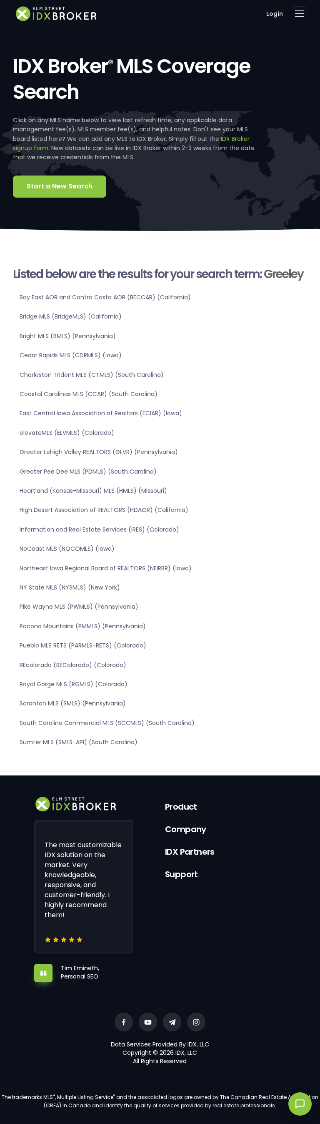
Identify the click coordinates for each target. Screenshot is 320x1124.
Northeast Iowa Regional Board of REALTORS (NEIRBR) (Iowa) (106, 568)
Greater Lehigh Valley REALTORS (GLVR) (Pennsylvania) (99, 452)
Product (181, 807)
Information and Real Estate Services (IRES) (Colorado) (99, 529)
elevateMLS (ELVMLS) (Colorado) (67, 433)
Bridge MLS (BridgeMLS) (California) (71, 316)
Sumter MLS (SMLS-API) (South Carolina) (79, 742)
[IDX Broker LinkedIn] (172, 1022)
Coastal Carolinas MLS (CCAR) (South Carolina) (89, 394)
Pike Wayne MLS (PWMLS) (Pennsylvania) (79, 606)
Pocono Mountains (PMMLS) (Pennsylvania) (83, 626)
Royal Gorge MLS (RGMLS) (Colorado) (74, 684)
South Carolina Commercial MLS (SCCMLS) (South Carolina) (107, 723)
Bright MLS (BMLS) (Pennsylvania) (68, 336)
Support (181, 874)
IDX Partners (190, 852)
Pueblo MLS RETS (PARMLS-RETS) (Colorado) (83, 645)
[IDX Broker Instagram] (196, 1022)
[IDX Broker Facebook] (124, 1022)
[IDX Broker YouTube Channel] (148, 1022)
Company (185, 829)
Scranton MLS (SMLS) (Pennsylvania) (73, 703)
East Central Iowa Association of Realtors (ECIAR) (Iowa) (101, 413)
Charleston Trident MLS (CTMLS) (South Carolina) (92, 375)
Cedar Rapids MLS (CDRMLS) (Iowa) (71, 355)
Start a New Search (59, 186)
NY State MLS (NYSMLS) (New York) (70, 587)
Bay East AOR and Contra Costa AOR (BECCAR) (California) (105, 297)
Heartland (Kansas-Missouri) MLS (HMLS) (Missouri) (93, 491)
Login (274, 14)
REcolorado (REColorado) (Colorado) (73, 665)
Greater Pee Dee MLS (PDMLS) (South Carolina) (88, 471)
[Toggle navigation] (299, 13)
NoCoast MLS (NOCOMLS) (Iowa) (67, 548)
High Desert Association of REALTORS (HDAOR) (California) (104, 510)
